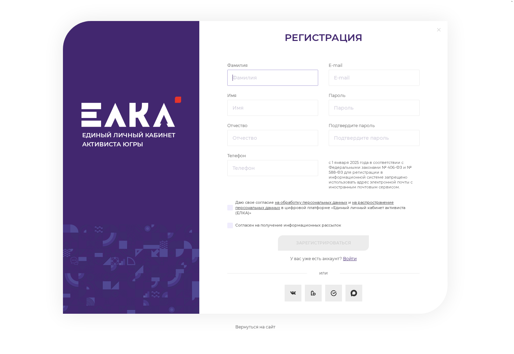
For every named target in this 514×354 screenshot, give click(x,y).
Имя (231, 95)
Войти (350, 258)
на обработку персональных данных (311, 202)
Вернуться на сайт (255, 326)
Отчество (237, 125)
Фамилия (237, 65)
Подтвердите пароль (352, 125)
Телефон (236, 155)
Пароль (337, 95)
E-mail (335, 65)
